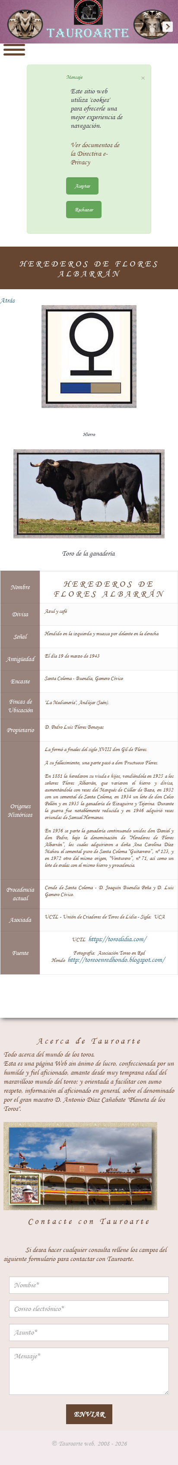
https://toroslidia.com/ (117, 939)
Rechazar (84, 209)
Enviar (89, 1414)
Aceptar (82, 185)
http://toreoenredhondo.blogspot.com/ (116, 959)
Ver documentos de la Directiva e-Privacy (94, 154)
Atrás (7, 300)
